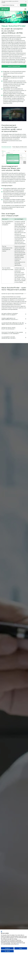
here (18, 944)
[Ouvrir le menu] (25, 9)
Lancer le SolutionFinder (14, 66)
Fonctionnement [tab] (6, 146)
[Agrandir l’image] (24, 162)
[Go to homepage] (5, 9)
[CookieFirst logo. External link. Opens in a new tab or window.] (1, 931)
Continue (23, 5)
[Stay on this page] (26, 2)
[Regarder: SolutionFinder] (14, 114)
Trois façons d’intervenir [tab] (19, 146)
